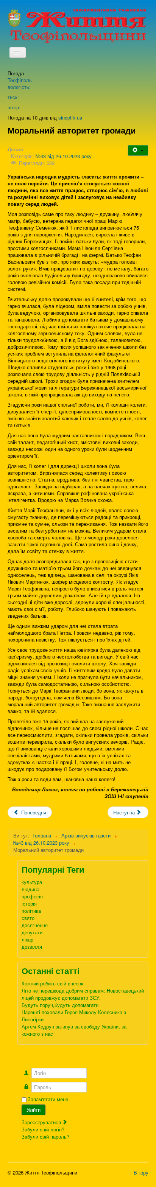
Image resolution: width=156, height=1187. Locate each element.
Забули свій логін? (43, 1129)
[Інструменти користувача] (138, 150)
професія (32, 896)
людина (30, 889)
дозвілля (32, 946)
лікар (27, 939)
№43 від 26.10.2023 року (64, 156)
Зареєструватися (42, 1122)
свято (28, 917)
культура (32, 882)
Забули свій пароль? (45, 1136)
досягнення (35, 925)
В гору (141, 1172)
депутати (32, 932)
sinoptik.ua (70, 117)
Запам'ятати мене (48, 1099)
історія (29, 903)
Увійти (34, 1109)
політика (31, 910)
